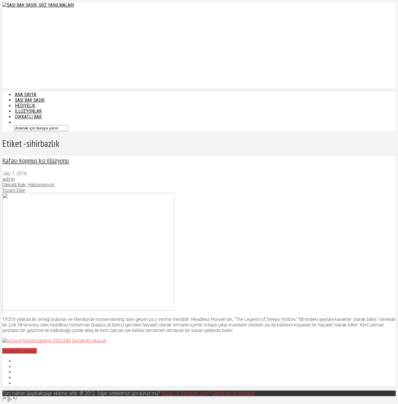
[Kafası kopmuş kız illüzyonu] (88, 309)
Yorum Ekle (13, 190)
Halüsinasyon (41, 184)
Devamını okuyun (89, 340)
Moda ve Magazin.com (185, 393)
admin (8, 179)
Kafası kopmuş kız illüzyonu (35, 160)
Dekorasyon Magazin (234, 393)
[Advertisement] (140, 47)
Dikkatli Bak (28, 117)
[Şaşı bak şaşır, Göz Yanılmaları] (38, 5)
